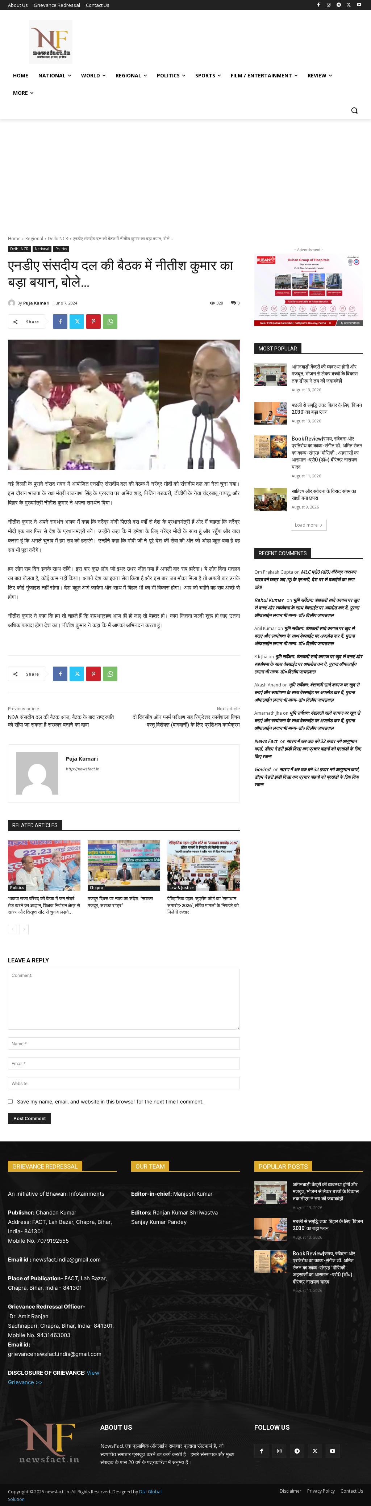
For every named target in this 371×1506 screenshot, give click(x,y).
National (42, 248)
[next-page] (24, 929)
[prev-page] (12, 929)
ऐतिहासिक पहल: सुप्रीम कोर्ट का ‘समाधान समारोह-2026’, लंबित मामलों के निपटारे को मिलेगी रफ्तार (203, 905)
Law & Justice (181, 887)
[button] (354, 110)
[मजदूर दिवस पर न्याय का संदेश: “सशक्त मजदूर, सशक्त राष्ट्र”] (124, 865)
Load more (306, 525)
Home (14, 238)
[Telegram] (339, 5)
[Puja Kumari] (12, 303)
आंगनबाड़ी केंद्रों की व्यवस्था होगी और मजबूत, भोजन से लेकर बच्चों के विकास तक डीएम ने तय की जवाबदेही (325, 374)
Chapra (96, 887)
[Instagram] (329, 5)
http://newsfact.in (82, 768)
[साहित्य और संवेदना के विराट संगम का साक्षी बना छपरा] (270, 499)
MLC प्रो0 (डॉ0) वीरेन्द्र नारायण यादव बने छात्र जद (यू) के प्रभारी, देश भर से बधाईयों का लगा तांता (305, 579)
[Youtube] (359, 5)
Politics (61, 248)
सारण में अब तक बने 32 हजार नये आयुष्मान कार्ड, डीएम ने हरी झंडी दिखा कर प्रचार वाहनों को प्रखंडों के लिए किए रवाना (307, 749)
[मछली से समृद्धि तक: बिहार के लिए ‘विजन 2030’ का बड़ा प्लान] (270, 413)
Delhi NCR (58, 238)
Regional (34, 238)
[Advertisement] (185, 173)
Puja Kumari (36, 303)
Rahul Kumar (269, 600)
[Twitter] (349, 5)
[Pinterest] (93, 321)
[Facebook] (318, 5)
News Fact (265, 741)
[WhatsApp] (110, 321)
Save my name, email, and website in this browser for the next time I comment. (110, 1101)
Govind (262, 769)
